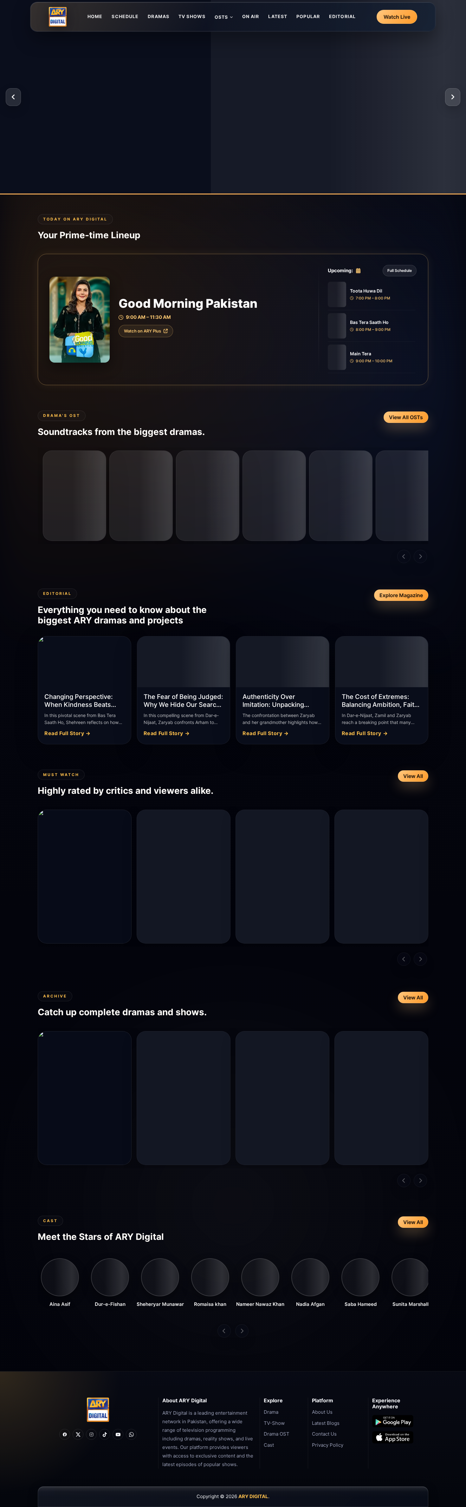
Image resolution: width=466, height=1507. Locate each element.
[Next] (452, 97)
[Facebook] (64, 1434)
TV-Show (274, 1423)
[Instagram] (91, 1434)
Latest (277, 16)
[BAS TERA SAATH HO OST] (141, 496)
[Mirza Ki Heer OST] (207, 496)
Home (94, 16)
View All (413, 776)
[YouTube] (118, 1434)
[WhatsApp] (131, 1434)
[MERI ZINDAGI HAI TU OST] (340, 496)
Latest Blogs (326, 1423)
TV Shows (191, 16)
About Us (322, 1412)
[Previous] (13, 97)
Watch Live (397, 17)
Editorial (342, 16)
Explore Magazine (401, 595)
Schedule (125, 16)
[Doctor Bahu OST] (274, 496)
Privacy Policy (327, 1445)
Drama (271, 1412)
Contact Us (324, 1434)
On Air (250, 16)
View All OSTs (406, 417)
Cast (269, 1445)
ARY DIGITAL (253, 1496)
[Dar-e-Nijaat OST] (74, 496)
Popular (308, 16)
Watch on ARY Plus (142, 330)
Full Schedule (399, 270)
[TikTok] (104, 1434)
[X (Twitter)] (78, 1434)
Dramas (158, 16)
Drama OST (276, 1434)
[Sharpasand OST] (407, 496)
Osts (221, 17)
